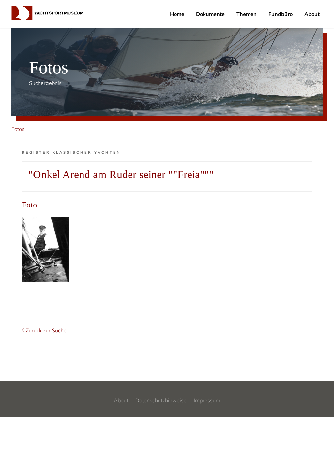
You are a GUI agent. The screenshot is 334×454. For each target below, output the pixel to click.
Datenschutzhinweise (161, 400)
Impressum (207, 400)
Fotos (17, 129)
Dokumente (210, 14)
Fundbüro (280, 14)
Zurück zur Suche (46, 330)
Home (177, 14)
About (312, 14)
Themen (246, 14)
